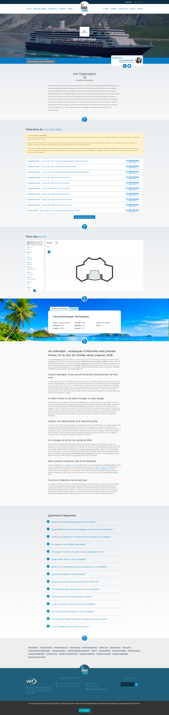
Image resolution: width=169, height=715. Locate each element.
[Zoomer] (49, 252)
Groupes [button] (106, 9)
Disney (70, 9)
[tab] (35, 243)
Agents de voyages (40, 9)
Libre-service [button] (123, 9)
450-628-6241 (92, 683)
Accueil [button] (29, 9)
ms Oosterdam (77, 465)
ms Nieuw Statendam (101, 469)
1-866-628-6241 (92, 686)
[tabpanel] (85, 321)
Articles (139, 9)
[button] (84, 161)
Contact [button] (132, 9)
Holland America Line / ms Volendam (40, 61)
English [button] (129, 2)
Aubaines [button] (114, 9)
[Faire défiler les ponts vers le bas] (34, 290)
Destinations (52, 9)
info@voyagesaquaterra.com (97, 689)
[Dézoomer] (49, 254)
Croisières (62, 9)
